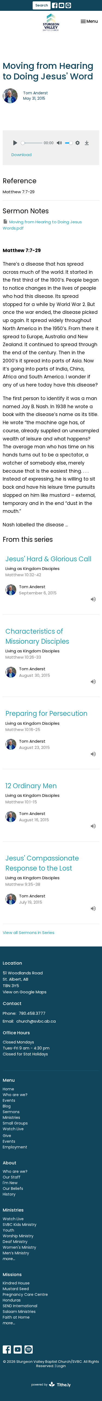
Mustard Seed (16, 1289)
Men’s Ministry (16, 1253)
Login (61, 1365)
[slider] (31, 143)
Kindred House (16, 1283)
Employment (15, 1147)
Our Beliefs (13, 1188)
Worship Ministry (18, 1236)
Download (21, 154)
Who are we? (15, 1094)
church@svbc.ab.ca (36, 1021)
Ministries (11, 1117)
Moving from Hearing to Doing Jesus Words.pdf (42, 225)
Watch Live (13, 1129)
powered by (48, 1389)
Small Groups (15, 1123)
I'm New (10, 1183)
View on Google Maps (25, 992)
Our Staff (11, 1177)
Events (9, 1100)
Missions (12, 1274)
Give (7, 1135)
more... (9, 1258)
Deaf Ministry (15, 1241)
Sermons (11, 1112)
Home (8, 1089)
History (9, 1194)
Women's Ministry (19, 1247)
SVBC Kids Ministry (19, 1224)
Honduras (12, 1300)
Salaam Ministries (19, 1311)
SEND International (20, 1306)
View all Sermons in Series (28, 932)
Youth (8, 1230)
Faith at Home (16, 1317)
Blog (7, 1106)
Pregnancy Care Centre (25, 1294)
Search (41, 5)
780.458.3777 (32, 1013)
